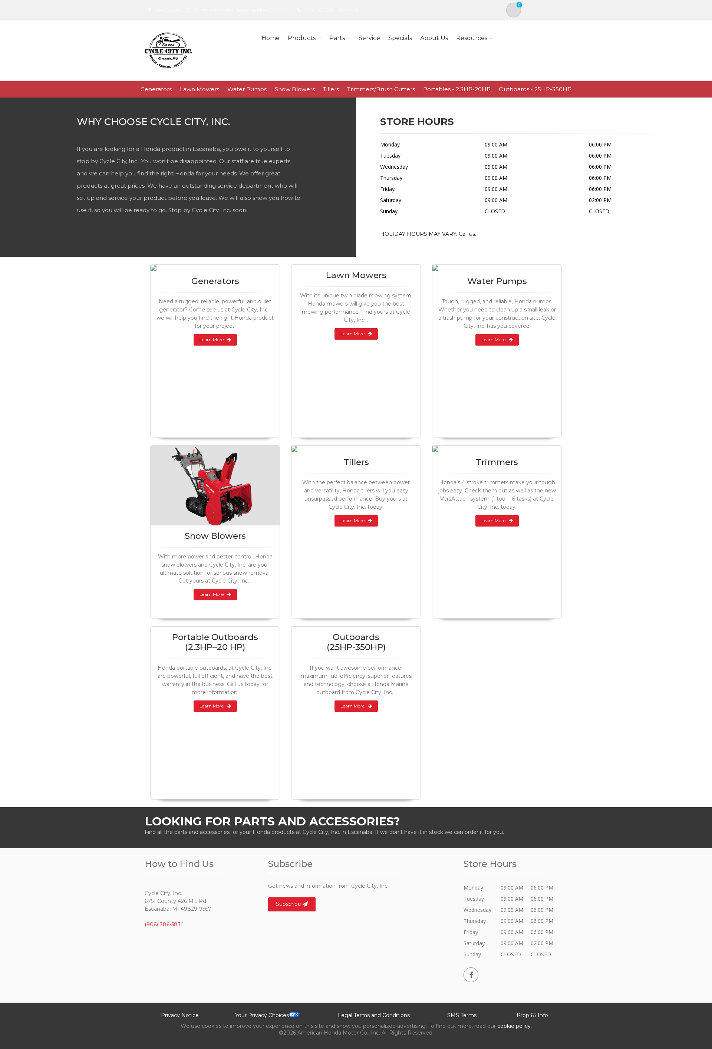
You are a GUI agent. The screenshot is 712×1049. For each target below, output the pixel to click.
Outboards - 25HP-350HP (535, 89)
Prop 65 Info (532, 1015)
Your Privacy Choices (262, 1015)
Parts (337, 38)
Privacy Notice (180, 1015)
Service (369, 38)
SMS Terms (462, 1015)
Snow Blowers (295, 89)
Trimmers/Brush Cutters (381, 89)
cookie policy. (514, 1026)
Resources (471, 38)
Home (270, 38)
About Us (434, 38)
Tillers (331, 89)
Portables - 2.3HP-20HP (457, 89)
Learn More (212, 339)
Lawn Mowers (199, 89)
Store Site (349, 10)
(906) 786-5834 (318, 10)
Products (302, 38)
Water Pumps (247, 89)
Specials (400, 38)
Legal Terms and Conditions (374, 1015)
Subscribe (289, 904)
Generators (156, 89)
